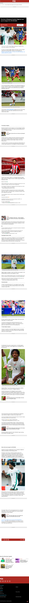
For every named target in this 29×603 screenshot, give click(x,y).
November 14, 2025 (17, 202)
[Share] (25, 25)
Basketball (1, 588)
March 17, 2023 (15, 280)
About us (1, 591)
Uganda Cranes (8, 558)
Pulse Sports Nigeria (3, 596)
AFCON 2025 (2, 4)
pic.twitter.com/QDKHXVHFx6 (13, 419)
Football (7, 564)
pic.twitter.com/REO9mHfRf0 (6, 201)
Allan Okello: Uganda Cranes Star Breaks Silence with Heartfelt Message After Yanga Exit (10, 561)
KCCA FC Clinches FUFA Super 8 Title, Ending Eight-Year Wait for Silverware (9, 567)
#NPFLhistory (16, 231)
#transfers (22, 276)
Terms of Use (2, 593)
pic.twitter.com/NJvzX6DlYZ (10, 187)
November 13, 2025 (14, 233)
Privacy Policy (18, 591)
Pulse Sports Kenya (18, 596)
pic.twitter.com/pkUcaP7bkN (13, 279)
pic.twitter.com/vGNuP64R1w (6, 232)
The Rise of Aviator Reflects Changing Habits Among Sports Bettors (24, 561)
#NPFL (9, 230)
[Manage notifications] (27, 601)
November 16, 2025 (12, 188)
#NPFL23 (20, 231)
